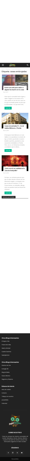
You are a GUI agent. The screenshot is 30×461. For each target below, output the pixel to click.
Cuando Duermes (6, 351)
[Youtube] (21, 452)
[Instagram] (12, 452)
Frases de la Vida (6, 344)
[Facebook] (8, 452)
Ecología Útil (5, 369)
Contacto (4, 393)
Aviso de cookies (6, 389)
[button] (3, 65)
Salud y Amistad (6, 348)
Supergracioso (5, 355)
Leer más (8, 108)
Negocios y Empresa (7, 379)
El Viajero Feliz (5, 341)
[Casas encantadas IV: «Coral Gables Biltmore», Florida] (15, 121)
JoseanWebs (5, 400)
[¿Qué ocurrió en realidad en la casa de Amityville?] (15, 163)
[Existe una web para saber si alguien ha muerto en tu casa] (15, 82)
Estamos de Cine (6, 365)
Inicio (3, 69)
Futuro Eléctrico (6, 376)
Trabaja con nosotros (7, 396)
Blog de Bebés (6, 372)
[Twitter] (17, 452)
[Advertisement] (15, 16)
